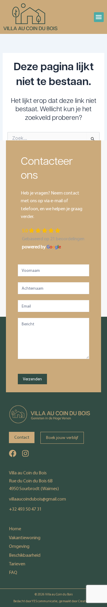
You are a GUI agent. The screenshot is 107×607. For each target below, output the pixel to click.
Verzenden (32, 379)
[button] (99, 17)
